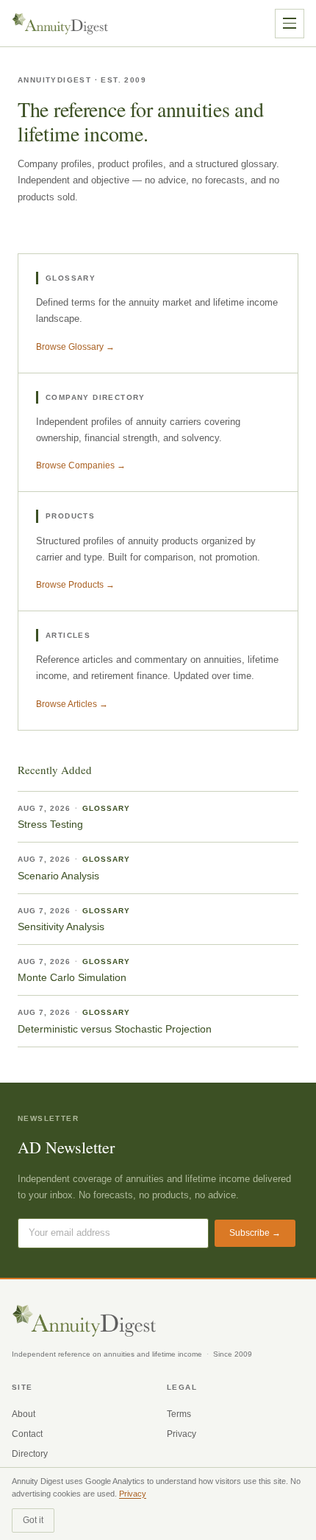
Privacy (181, 1434)
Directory (30, 1454)
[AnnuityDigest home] (60, 23)
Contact (27, 1434)
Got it (33, 1520)
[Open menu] (289, 23)
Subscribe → (255, 1233)
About (23, 1414)
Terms (179, 1414)
